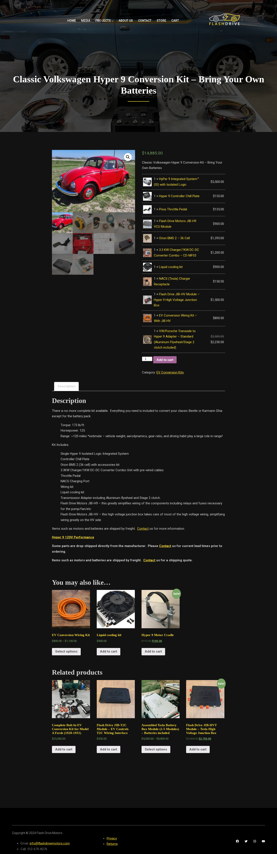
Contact (143, 529)
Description (66, 386)
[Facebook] (237, 841)
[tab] (66, 386)
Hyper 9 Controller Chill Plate (179, 196)
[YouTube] (263, 841)
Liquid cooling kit (171, 267)
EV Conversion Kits (170, 372)
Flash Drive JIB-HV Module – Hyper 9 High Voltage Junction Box (177, 299)
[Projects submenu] (112, 21)
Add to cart (164, 360)
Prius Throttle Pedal (173, 209)
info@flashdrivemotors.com (50, 843)
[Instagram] (254, 841)
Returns (112, 844)
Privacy (112, 838)
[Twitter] (246, 841)
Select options (66, 651)
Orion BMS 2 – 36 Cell (174, 238)
